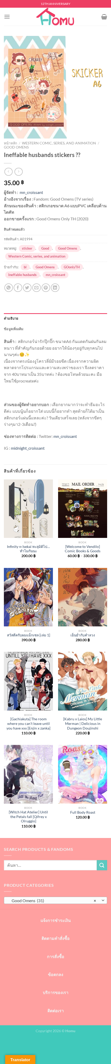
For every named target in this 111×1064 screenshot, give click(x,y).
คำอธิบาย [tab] (11, 318)
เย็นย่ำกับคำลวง (82, 635)
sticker (27, 248)
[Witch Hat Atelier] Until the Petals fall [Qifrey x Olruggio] (28, 816)
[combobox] (55, 900)
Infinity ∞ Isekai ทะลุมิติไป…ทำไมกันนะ (28, 549)
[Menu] (7, 16)
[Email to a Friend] (36, 287)
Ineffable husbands (22, 275)
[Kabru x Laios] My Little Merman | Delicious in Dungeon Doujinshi (82, 723)
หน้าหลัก (10, 143)
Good (45, 248)
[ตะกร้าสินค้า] (104, 16)
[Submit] (102, 865)
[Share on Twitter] (27, 287)
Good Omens (16, 147)
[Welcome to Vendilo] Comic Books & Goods (82, 549)
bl (25, 267)
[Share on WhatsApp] (8, 287)
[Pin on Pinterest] (46, 287)
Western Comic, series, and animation (59, 143)
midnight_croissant (28, 448)
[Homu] (55, 17)
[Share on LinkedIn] (55, 287)
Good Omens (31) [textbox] (52, 900)
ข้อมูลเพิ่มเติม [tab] (13, 329)
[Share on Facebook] (18, 287)
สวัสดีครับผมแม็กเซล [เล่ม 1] (28, 635)
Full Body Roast (82, 812)
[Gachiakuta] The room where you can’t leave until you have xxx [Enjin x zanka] (28, 723)
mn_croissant (31, 192)
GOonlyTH (72, 267)
